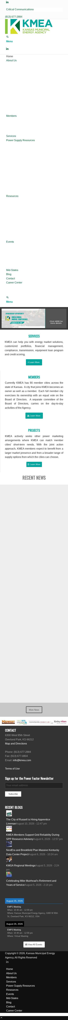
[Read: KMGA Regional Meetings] (9, 861)
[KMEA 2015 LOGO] (29, 33)
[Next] (59, 318)
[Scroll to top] (1, 1018)
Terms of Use (12, 768)
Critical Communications (20, 9)
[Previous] (8, 318)
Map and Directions (16, 743)
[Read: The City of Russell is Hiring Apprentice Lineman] (9, 815)
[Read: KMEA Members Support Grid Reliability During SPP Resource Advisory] (9, 830)
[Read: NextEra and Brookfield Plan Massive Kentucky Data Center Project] (9, 846)
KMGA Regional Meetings (20, 865)
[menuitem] (34, 9)
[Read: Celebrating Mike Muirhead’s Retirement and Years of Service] (9, 876)
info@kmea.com (22, 760)
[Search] (7, 37)
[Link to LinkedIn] (7, 2)
